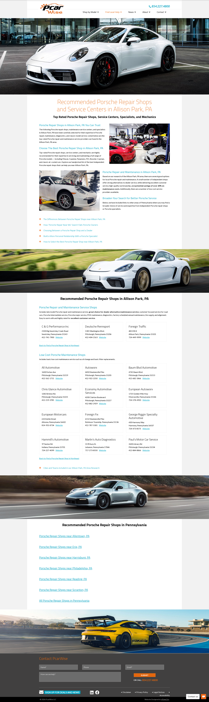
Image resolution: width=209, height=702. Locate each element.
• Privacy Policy (141, 692)
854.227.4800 (150, 680)
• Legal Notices (158, 692)
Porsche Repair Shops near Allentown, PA (64, 536)
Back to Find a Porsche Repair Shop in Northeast (59, 345)
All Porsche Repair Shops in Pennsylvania (64, 600)
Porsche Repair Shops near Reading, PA (63, 579)
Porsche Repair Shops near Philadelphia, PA (65, 568)
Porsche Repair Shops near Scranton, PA (63, 590)
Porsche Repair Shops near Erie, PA (60, 547)
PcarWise (52, 8)
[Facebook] (97, 692)
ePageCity (165, 699)
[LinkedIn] (92, 692)
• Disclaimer (126, 692)
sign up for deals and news (62, 692)
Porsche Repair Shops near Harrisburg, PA (64, 557)
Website (59, 337)
